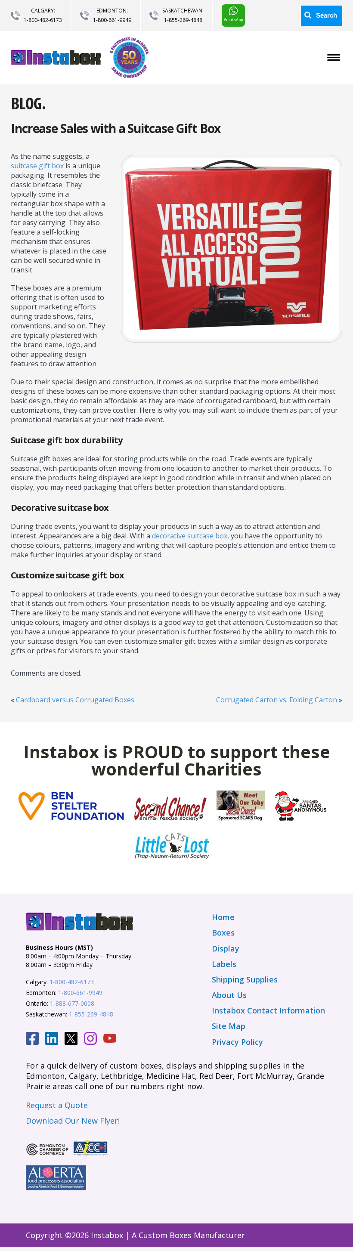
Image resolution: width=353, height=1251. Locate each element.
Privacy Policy (237, 1042)
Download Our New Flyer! (73, 1120)
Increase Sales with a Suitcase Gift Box (115, 128)
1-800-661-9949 (112, 20)
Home (223, 917)
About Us (229, 995)
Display (225, 948)
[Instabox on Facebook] (32, 1039)
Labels (224, 964)
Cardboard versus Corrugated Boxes (75, 699)
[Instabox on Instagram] (90, 1039)
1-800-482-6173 (43, 20)
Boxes (223, 932)
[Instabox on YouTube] (109, 1039)
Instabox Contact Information (268, 1010)
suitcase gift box (37, 165)
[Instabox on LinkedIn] (51, 1039)
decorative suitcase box (189, 536)
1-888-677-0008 (72, 1003)
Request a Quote (57, 1105)
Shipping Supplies (245, 979)
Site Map (228, 1026)
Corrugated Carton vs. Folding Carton (276, 699)
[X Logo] (71, 1039)
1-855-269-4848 (183, 20)
